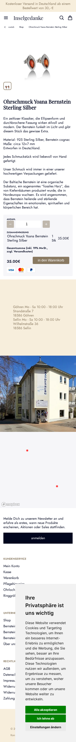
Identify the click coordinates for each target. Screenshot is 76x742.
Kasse (7, 571)
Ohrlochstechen (14, 589)
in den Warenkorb (51, 260)
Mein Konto (11, 566)
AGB (6, 668)
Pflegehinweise (13, 583)
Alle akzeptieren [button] (45, 710)
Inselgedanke (28, 17)
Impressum (10, 680)
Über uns (9, 643)
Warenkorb (11, 577)
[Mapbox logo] (10, 504)
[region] (38, 470)
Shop (21, 27)
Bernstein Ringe (14, 638)
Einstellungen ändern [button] (45, 727)
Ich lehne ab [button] (45, 718)
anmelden (38, 538)
